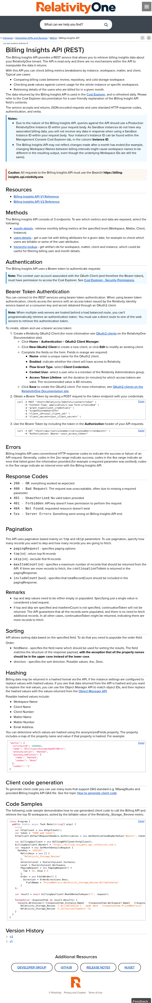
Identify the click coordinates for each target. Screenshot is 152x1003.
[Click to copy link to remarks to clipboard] (30, 592)
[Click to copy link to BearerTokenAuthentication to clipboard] (74, 291)
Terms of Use (95, 992)
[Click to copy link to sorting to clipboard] (28, 631)
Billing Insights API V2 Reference (37, 201)
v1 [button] (10, 941)
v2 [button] (11, 936)
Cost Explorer (95, 94)
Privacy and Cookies (75, 992)
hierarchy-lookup (25, 247)
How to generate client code (97, 793)
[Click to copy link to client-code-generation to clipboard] (68, 782)
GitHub (66, 967)
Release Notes (98, 967)
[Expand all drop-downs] (142, 37)
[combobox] (71, 24)
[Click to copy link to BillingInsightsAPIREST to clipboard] (89, 50)
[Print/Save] (148, 37)
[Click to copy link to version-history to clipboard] (48, 930)
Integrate (8, 38)
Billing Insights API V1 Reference (36, 196)
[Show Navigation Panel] (146, 6)
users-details (22, 237)
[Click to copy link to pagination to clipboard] (37, 529)
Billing (53, 38)
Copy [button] (141, 401)
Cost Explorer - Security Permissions (109, 280)
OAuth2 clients (106, 333)
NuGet (129, 967)
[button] (106, 25)
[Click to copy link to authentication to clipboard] (47, 262)
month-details (23, 228)
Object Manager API (93, 691)
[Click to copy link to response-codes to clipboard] (52, 476)
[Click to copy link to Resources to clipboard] (36, 189)
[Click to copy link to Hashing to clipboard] (31, 672)
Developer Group (31, 967)
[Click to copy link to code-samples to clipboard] (47, 804)
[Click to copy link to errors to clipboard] (25, 447)
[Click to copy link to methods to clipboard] (32, 212)
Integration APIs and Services (31, 38)
